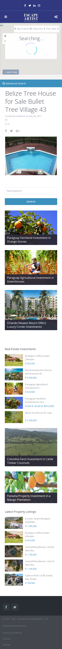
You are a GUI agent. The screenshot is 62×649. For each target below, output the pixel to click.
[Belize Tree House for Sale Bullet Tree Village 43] (31, 156)
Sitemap (7, 644)
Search (31, 201)
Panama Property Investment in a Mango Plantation (28, 498)
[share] (6, 131)
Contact (6, 638)
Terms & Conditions (12, 632)
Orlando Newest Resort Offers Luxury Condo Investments (26, 325)
